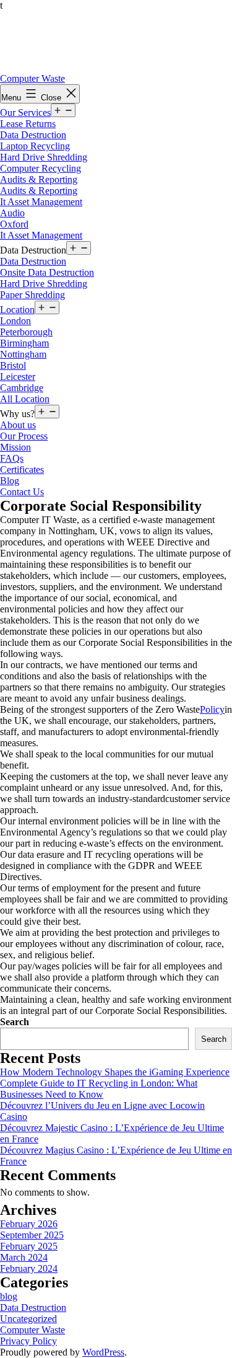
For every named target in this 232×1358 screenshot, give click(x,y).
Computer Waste (32, 78)
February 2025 (29, 1246)
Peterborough (26, 332)
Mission (15, 447)
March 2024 (24, 1257)
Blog (9, 480)
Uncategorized (28, 1318)
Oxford (14, 224)
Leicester (17, 376)
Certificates (22, 469)
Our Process (24, 436)
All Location (24, 399)
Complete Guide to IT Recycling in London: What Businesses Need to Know (98, 1089)
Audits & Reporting (38, 179)
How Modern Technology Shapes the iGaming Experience (115, 1072)
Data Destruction (33, 135)
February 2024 (29, 1268)
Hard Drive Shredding (43, 157)
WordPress (103, 1352)
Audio (12, 213)
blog (8, 1296)
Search (14, 1021)
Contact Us (22, 492)
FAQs (12, 458)
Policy (212, 709)
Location (17, 309)
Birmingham (24, 343)
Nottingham (23, 354)
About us (18, 425)
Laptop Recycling (35, 146)
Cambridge (21, 387)
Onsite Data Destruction (47, 272)
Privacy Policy (28, 1341)
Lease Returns (28, 123)
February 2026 (29, 1224)
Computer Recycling (40, 168)
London (15, 320)
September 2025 (32, 1235)
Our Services (25, 112)
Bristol (13, 365)
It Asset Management (41, 201)
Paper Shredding (32, 294)
